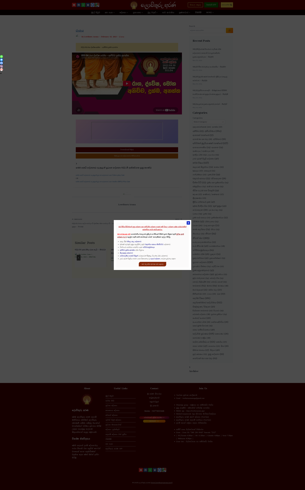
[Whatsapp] (1, 56)
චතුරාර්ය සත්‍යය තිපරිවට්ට (154, 244)
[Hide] (1, 73)
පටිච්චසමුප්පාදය (149, 247)
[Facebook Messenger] (1, 59)
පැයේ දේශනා (155, 259)
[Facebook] (1, 63)
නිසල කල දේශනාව (134, 241)
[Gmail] (1, 69)
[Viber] (1, 66)
